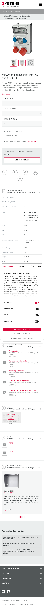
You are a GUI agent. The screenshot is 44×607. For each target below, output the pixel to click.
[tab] (13, 62)
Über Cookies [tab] (36, 266)
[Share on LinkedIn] (16, 172)
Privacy (12, 604)
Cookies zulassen (22, 329)
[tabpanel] (22, 39)
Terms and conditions (26, 604)
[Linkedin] (8, 591)
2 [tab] (23, 517)
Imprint (4, 604)
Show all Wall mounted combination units (17, 16)
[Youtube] (3, 591)
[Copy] (22, 178)
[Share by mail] (37, 172)
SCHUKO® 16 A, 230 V (9, 119)
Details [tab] (22, 266)
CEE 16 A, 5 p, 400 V (9, 109)
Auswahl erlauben (22, 333)
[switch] (37, 309)
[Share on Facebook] (6, 172)
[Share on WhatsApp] (27, 172)
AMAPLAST (32, 141)
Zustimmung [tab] (8, 266)
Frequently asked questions (11, 11)
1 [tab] (20, 517)
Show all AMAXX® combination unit (15, 18)
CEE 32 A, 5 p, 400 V (9, 98)
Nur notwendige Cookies (22, 338)
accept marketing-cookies (11, 416)
